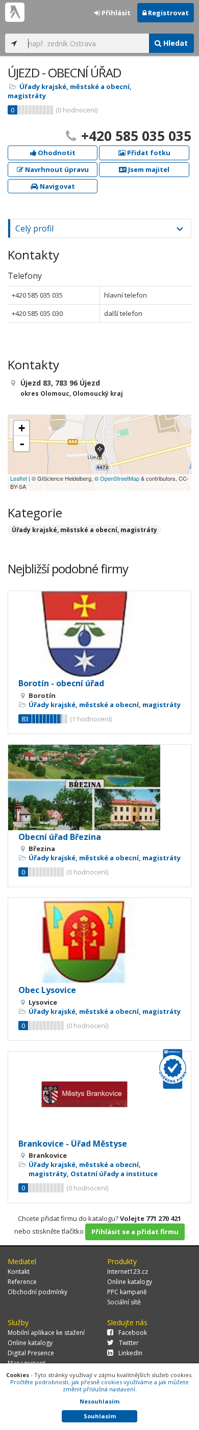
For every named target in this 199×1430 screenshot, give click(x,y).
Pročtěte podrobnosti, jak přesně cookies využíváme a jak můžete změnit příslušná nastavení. (99, 1385)
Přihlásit (115, 12)
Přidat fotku (148, 152)
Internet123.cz (127, 1271)
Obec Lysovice (47, 990)
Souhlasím (100, 1416)
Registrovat (167, 12)
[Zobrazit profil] (99, 634)
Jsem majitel (148, 169)
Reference (22, 1281)
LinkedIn (130, 1353)
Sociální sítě (124, 1302)
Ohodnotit (56, 152)
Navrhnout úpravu (56, 169)
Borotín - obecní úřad (61, 683)
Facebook (132, 1332)
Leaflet (18, 478)
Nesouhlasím (99, 1401)
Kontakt (19, 1271)
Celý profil (34, 228)
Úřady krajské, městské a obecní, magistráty (84, 530)
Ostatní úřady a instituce (114, 1173)
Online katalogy (129, 1281)
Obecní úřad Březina (59, 836)
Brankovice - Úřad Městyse (72, 1143)
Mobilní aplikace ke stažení (46, 1332)
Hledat (174, 43)
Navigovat (56, 186)
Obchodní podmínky (37, 1292)
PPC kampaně (127, 1292)
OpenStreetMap (119, 478)
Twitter (129, 1342)
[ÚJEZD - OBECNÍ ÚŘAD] (99, 452)
